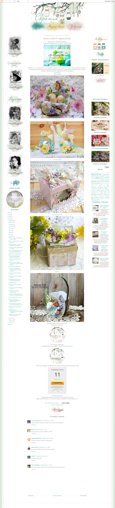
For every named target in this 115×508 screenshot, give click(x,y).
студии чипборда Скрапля (65, 346)
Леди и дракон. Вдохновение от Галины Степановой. (104, 220)
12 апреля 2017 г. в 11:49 (46, 465)
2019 (9, 214)
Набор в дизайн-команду (103, 181)
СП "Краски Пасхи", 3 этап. (15, 297)
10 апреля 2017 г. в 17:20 (41, 429)
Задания (97, 177)
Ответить (33, 424)
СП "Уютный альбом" (102, 191)
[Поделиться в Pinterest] (69, 403)
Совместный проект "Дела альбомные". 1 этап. (104, 207)
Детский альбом (106, 175)
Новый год (102, 183)
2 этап (93, 172)
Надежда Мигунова (58, 395)
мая (10, 234)
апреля (11, 236)
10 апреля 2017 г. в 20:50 (44, 447)
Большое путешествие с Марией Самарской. (14, 256)
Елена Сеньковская (57, 214)
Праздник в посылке (104, 184)
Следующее (31, 495)
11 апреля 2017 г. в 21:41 (42, 456)
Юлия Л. (57, 271)
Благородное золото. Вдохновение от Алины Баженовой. (104, 233)
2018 (9, 216)
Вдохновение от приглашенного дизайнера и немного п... (16, 311)
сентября (11, 226)
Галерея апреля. (13, 282)
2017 (9, 218)
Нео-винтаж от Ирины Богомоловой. (14, 291)
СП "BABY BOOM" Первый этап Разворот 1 (104, 247)
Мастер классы (105, 180)
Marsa (57, 120)
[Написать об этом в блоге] (64, 403)
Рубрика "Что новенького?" (15, 253)
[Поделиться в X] (65, 403)
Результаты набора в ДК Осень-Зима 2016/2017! (104, 259)
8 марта (106, 172)
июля (10, 230)
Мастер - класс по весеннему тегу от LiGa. (16, 238)
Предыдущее (83, 495)
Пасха (96, 184)
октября (11, 224)
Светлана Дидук (57, 159)
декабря (11, 220)
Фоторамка (107, 198)
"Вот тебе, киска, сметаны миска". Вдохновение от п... (16, 304)
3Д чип (100, 172)
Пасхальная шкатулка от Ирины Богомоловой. (15, 280)
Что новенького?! (95, 200)
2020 (9, 212)
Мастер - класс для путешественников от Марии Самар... (14, 300)
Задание (93, 177)
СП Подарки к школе (102, 195)
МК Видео (94, 181)
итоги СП (93, 178)
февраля (11, 320)
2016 (9, 324)
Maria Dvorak (34, 447)
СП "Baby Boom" (102, 192)
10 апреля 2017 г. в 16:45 (48, 420)
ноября (11, 222)
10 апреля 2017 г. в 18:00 (47, 438)
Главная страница (57, 495)
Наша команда (95, 183)
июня (10, 232)
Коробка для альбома (104, 178)
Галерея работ (105, 174)
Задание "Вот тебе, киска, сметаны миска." (15, 315)
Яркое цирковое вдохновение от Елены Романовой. (16, 251)
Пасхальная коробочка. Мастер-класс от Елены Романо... (15, 270)
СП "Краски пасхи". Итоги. (15, 266)
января (11, 322)
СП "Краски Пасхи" (59, 404)
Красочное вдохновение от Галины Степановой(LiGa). (16, 294)
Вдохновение (96, 174)
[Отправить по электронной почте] (62, 403)
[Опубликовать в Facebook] (67, 403)
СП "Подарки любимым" (99, 190)
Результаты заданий (96, 185)
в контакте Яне (58, 397)
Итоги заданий (105, 177)
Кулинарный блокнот (95, 180)
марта (10, 318)
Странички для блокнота (99, 198)
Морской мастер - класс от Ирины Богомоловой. (15, 245)
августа (11, 228)
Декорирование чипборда (96, 175)
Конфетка (97, 178)
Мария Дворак (57, 74)
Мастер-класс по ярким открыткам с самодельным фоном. (16, 263)
